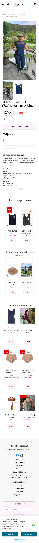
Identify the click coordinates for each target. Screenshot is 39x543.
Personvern (20, 492)
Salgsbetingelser (19, 495)
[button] (7, 224)
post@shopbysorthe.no (19, 477)
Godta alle (28, 534)
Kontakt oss (19, 488)
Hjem (3, 14)
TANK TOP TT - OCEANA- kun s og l (11, 330)
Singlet (13, 14)
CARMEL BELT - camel (11, 416)
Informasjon (8, 148)
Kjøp (12, 240)
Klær (8, 14)
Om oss (19, 485)
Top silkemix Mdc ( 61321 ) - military (28, 416)
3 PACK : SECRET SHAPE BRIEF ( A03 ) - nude (27, 372)
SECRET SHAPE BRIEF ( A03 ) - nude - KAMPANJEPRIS (11, 373)
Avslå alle (10, 534)
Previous (6, 50)
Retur (19, 498)
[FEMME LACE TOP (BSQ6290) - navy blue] (19, 50)
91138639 (19, 475)
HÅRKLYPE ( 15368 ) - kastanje (27, 329)
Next (33, 50)
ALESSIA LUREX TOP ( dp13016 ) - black (26, 233)
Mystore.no (19, 451)
